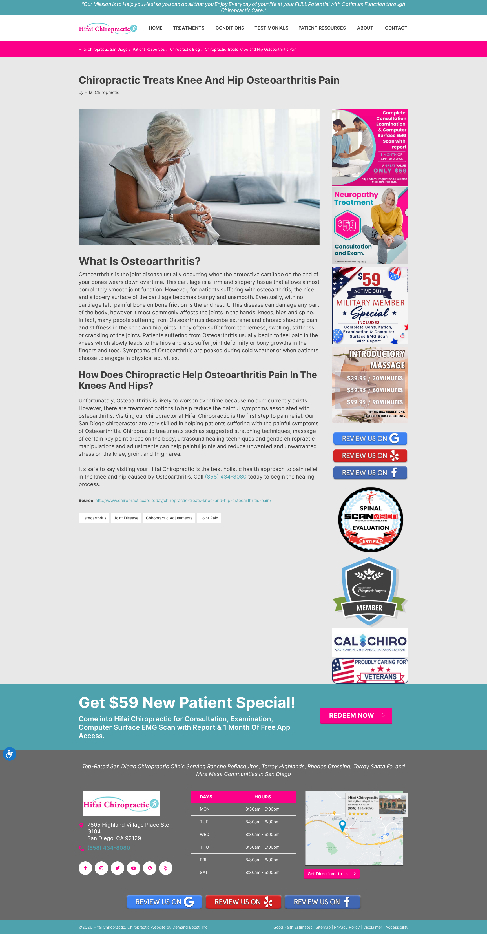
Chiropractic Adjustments (169, 517)
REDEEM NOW (351, 715)
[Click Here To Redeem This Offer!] (370, 147)
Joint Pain (209, 517)
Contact (396, 28)
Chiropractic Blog (185, 49)
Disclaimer (372, 927)
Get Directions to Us (328, 873)
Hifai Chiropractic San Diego (103, 49)
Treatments (188, 28)
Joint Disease (126, 517)
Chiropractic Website (146, 927)
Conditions (230, 28)
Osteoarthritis (93, 517)
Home (156, 28)
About (365, 28)
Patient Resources (322, 28)
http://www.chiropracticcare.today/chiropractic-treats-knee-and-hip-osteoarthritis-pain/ (183, 500)
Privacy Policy (347, 927)
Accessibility (397, 927)
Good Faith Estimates (292, 927)
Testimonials (271, 28)
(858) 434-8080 (226, 476)
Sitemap (323, 927)
